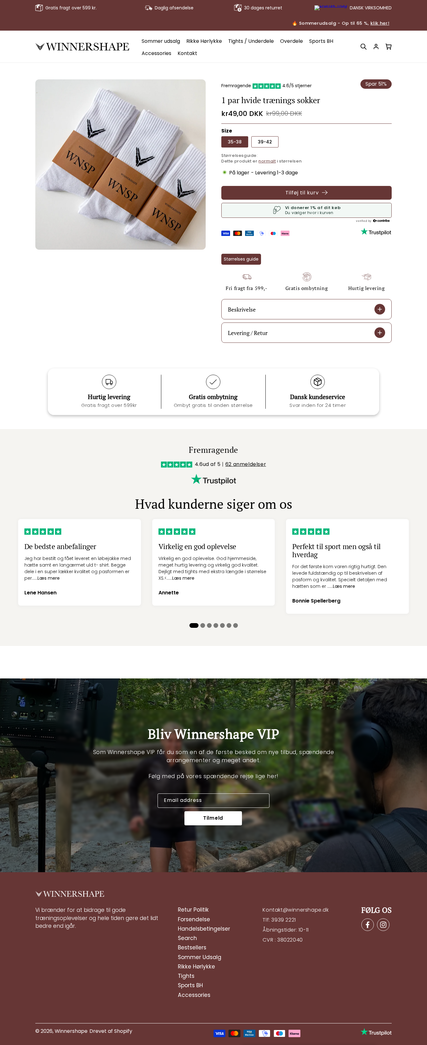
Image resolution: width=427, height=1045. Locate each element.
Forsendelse (194, 919)
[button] (363, 46)
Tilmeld (213, 818)
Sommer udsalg (199, 956)
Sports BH (190, 985)
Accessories (194, 994)
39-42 (265, 142)
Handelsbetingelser (204, 928)
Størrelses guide (241, 259)
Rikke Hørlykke (196, 966)
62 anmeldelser (245, 464)
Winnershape (71, 1031)
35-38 (235, 142)
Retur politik (193, 909)
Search (187, 938)
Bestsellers (192, 947)
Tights (186, 975)
